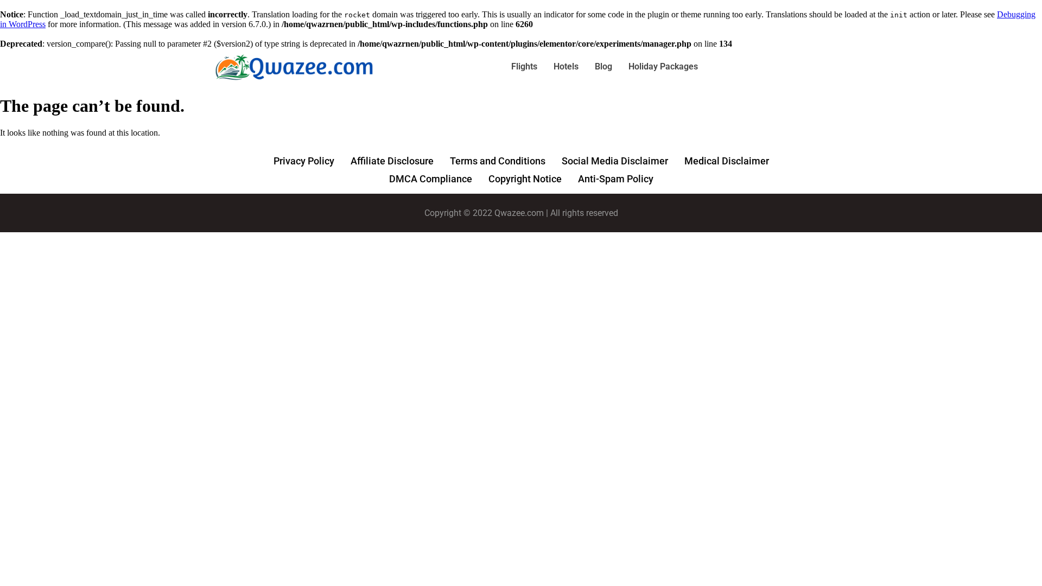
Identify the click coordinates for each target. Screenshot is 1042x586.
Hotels (566, 66)
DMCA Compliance (430, 178)
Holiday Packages (663, 66)
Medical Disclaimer (726, 161)
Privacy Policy (304, 161)
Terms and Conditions (497, 161)
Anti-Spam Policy (615, 178)
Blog (603, 66)
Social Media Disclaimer (615, 161)
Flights (524, 66)
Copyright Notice (525, 178)
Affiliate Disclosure (392, 161)
